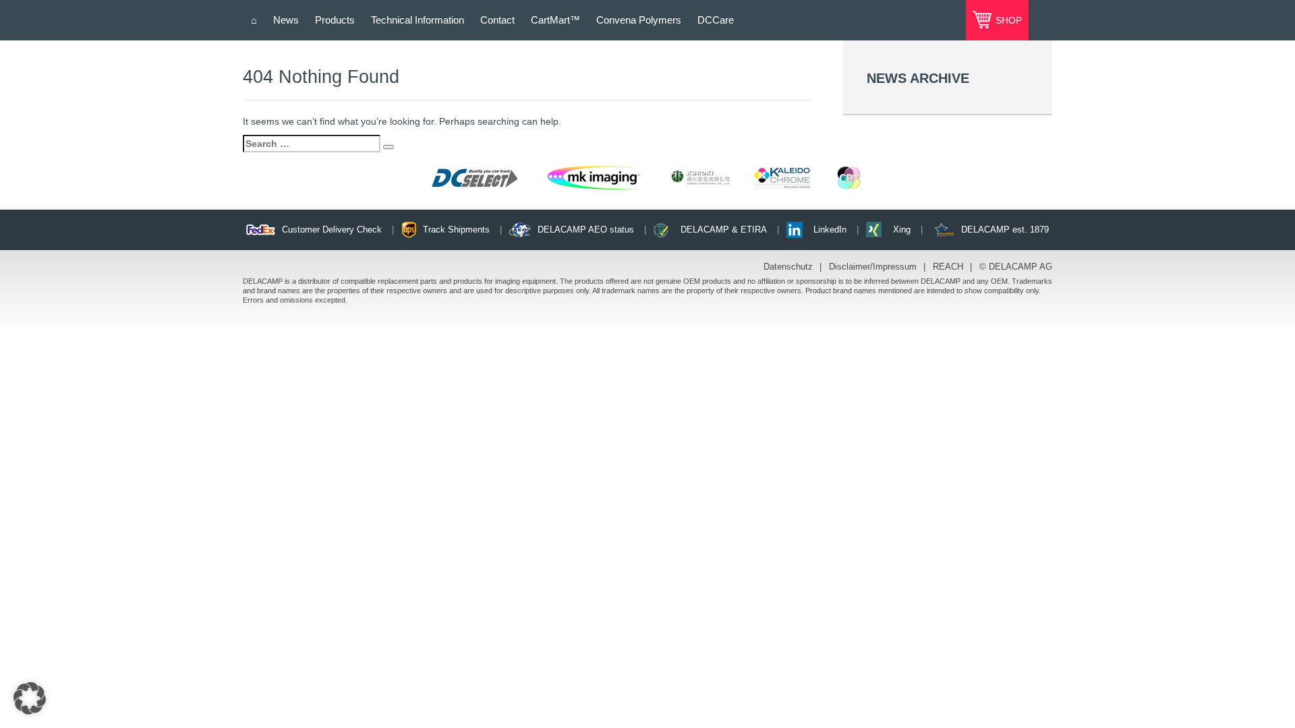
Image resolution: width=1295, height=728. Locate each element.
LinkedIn (829, 229)
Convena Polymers (638, 20)
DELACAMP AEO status (586, 229)
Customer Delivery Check (332, 229)
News (286, 20)
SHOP (1007, 20)
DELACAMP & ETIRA (724, 229)
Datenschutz (788, 267)
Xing (902, 229)
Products (335, 20)
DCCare (715, 20)
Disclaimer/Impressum (873, 267)
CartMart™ (555, 20)
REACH (948, 267)
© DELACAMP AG (1015, 267)
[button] (29, 698)
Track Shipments (456, 229)
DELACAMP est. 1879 (1005, 229)
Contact (497, 20)
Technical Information (417, 20)
